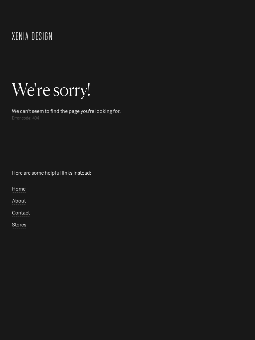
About (19, 201)
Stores (19, 224)
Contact (21, 213)
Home (19, 189)
